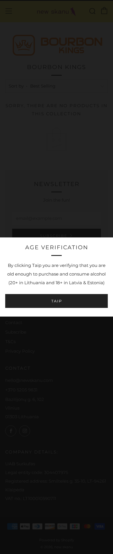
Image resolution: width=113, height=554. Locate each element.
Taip (56, 301)
